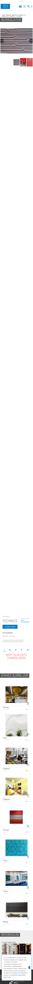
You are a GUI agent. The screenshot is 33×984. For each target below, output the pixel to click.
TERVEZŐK (16, 650)
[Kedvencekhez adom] (28, 704)
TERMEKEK (8, 15)
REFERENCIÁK (27, 650)
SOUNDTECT (12, 16)
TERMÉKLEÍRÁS (4, 650)
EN (5, 1)
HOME (3, 15)
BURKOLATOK (15, 15)
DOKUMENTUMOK (10, 650)
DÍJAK (22, 650)
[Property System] (17, 953)
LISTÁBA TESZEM (10, 627)
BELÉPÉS (21, 1)
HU (3, 1)
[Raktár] (25, 6)
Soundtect (6, 709)
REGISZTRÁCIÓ (28, 1)
